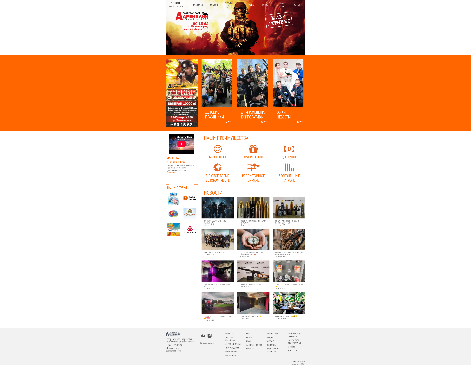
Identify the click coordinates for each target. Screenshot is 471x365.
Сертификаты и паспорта (295, 335)
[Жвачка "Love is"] (173, 214)
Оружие (214, 4)
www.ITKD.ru (301, 364)
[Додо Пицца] (189, 198)
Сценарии (176, 4)
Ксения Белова (301, 362)
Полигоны (197, 4)
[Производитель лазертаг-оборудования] (189, 229)
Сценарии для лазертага (273, 350)
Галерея (252, 4)
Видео (249, 337)
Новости (266, 4)
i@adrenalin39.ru (173, 350)
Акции (270, 337)
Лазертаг (282, 5)
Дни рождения (232, 347)
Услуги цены (228, 4)
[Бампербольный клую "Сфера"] (173, 198)
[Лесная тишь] (189, 214)
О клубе (291, 346)
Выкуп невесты (232, 355)
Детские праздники (230, 339)
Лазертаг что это (254, 345)
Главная (229, 333)
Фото (248, 333)
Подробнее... (171, 172)
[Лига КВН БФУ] (173, 229)
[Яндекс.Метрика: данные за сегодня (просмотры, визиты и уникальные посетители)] (207, 343)
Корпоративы (231, 351)
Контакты (298, 4)
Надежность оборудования (294, 341)
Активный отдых (233, 344)
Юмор (248, 341)
